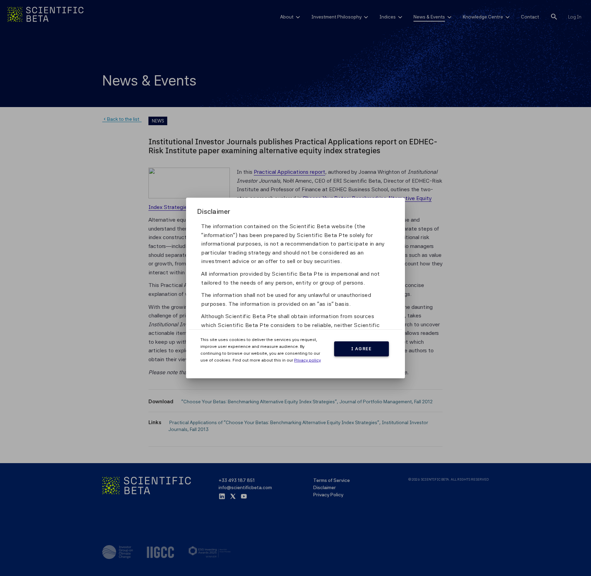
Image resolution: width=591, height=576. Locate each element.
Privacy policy (307, 360)
